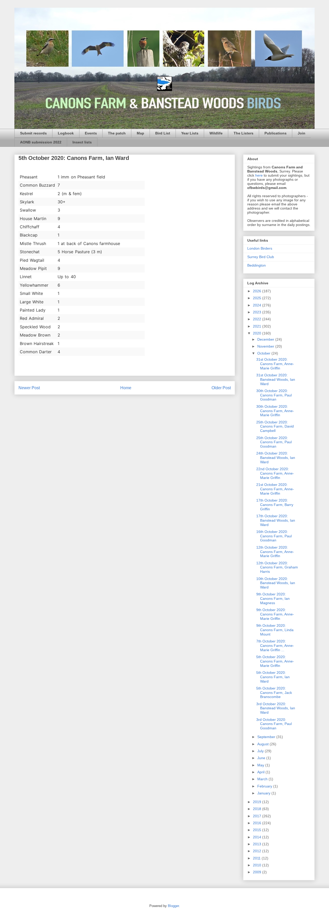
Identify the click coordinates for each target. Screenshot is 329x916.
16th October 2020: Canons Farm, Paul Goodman (274, 536)
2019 (257, 802)
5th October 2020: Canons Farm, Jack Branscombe (274, 692)
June (261, 758)
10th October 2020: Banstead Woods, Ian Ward (275, 583)
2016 (257, 823)
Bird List (162, 133)
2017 (257, 816)
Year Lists (189, 133)
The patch (117, 133)
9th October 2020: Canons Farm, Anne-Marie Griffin (275, 614)
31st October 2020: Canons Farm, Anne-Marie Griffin (275, 363)
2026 (257, 291)
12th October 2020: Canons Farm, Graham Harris (277, 567)
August (263, 744)
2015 (257, 830)
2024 (257, 305)
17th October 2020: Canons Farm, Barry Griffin (274, 504)
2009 (257, 872)
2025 (257, 298)
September (266, 737)
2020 (257, 333)
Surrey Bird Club (260, 257)
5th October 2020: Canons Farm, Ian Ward (273, 676)
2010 (257, 865)
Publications (275, 133)
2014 (257, 837)
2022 (257, 319)
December (266, 339)
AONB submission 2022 (40, 142)
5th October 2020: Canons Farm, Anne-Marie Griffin (275, 661)
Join (301, 133)
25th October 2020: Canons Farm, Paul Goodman (274, 442)
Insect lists (82, 142)
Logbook (66, 133)
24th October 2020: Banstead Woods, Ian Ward (275, 457)
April (261, 772)
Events (91, 133)
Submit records (33, 133)
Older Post (221, 388)
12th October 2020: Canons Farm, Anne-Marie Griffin (275, 551)
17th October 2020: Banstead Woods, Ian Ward (275, 520)
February (265, 786)
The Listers (243, 133)
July (261, 751)
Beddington (256, 265)
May (261, 765)
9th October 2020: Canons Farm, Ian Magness (273, 598)
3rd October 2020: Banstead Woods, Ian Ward (275, 708)
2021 (257, 326)
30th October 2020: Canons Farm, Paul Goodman (274, 395)
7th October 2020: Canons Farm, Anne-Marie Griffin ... (275, 645)
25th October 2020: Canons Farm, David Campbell (275, 426)
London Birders (259, 248)
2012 (257, 851)
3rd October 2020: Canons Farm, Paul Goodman (274, 724)
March (263, 779)
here (259, 175)
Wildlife (216, 133)
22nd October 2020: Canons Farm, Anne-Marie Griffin (275, 473)
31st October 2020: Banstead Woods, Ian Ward (275, 379)
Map (140, 133)
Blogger (173, 906)
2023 (257, 312)
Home (125, 388)
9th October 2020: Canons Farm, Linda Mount (275, 629)
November (266, 346)
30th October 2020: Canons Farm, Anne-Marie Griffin (275, 410)
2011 (257, 858)
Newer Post (29, 388)
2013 (257, 844)
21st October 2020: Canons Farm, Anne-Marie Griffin (275, 489)
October (264, 353)
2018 (257, 809)
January (264, 793)
